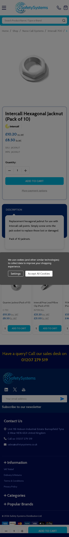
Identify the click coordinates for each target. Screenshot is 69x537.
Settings (16, 273)
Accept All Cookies (39, 273)
